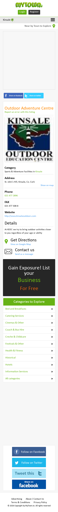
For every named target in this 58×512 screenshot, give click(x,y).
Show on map (47, 185)
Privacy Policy (40, 502)
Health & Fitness (14, 350)
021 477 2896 (11, 196)
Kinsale (7, 20)
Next (49, 139)
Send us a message (24, 254)
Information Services (16, 371)
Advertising (16, 499)
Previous (9, 139)
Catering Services (14, 316)
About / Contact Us (35, 499)
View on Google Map (21, 244)
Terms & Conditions (20, 502)
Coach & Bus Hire (14, 329)
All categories (12, 378)
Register (34, 11)
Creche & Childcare (15, 336)
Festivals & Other (14, 343)
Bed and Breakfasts (15, 308)
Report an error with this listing (20, 112)
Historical (10, 357)
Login (22, 11)
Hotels (8, 364)
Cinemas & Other (14, 322)
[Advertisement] (29, 60)
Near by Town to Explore (38, 26)
